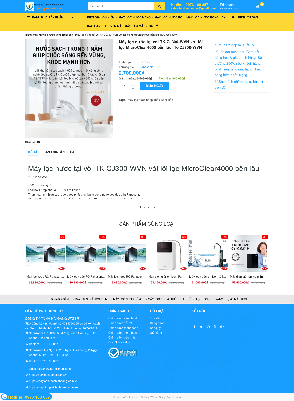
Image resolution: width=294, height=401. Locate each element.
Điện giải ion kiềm (101, 17)
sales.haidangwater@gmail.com (193, 8)
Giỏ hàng (156, 333)
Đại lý (153, 26)
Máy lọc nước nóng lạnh (207, 17)
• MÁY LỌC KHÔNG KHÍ (161, 299)
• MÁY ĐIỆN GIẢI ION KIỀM (90, 299)
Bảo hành (94, 26)
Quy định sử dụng (120, 342)
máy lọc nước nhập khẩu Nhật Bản (150, 100)
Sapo (178, 397)
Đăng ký (155, 328)
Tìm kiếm (156, 318)
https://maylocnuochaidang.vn (48, 375)
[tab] (32, 152)
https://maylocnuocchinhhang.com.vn (53, 381)
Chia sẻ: (31, 142)
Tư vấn (252, 17)
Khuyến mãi (113, 26)
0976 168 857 (49, 344)
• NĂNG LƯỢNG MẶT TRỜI (230, 299)
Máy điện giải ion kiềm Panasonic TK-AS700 (177, 276)
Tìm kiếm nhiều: (58, 299)
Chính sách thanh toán (123, 328)
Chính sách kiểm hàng (123, 333)
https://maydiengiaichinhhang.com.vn (53, 387)
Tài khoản (227, 4)
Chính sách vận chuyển (123, 318)
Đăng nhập (157, 323)
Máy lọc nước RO (169, 17)
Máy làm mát (135, 26)
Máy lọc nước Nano (135, 17)
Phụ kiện (238, 17)
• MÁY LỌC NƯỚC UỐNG (126, 299)
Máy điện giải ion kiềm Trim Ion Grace (254, 276)
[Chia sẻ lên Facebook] (38, 142)
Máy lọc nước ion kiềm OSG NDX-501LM (215, 276)
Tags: (123, 100)
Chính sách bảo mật (121, 337)
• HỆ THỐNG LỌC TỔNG (195, 299)
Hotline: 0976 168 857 (189, 5)
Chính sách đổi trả (120, 323)
